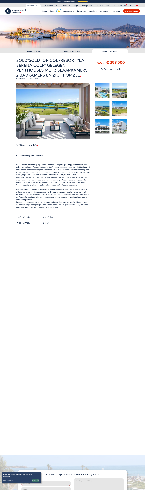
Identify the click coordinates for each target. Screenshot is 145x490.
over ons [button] (109, 5)
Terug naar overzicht (112, 69)
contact (99, 6)
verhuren (116, 11)
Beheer (66, 6)
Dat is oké (35, 480)
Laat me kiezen (8, 480)
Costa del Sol (72, 51)
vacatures (122, 6)
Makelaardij (33, 6)
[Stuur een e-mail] (131, 5)
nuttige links (87, 6)
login (76, 6)
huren (52, 11)
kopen (44, 11)
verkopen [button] (104, 11)
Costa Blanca (110, 51)
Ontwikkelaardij (51, 6)
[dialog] (21, 477)
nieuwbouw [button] (68, 11)
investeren (81, 11)
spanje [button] (92, 11)
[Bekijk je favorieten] (137, 5)
